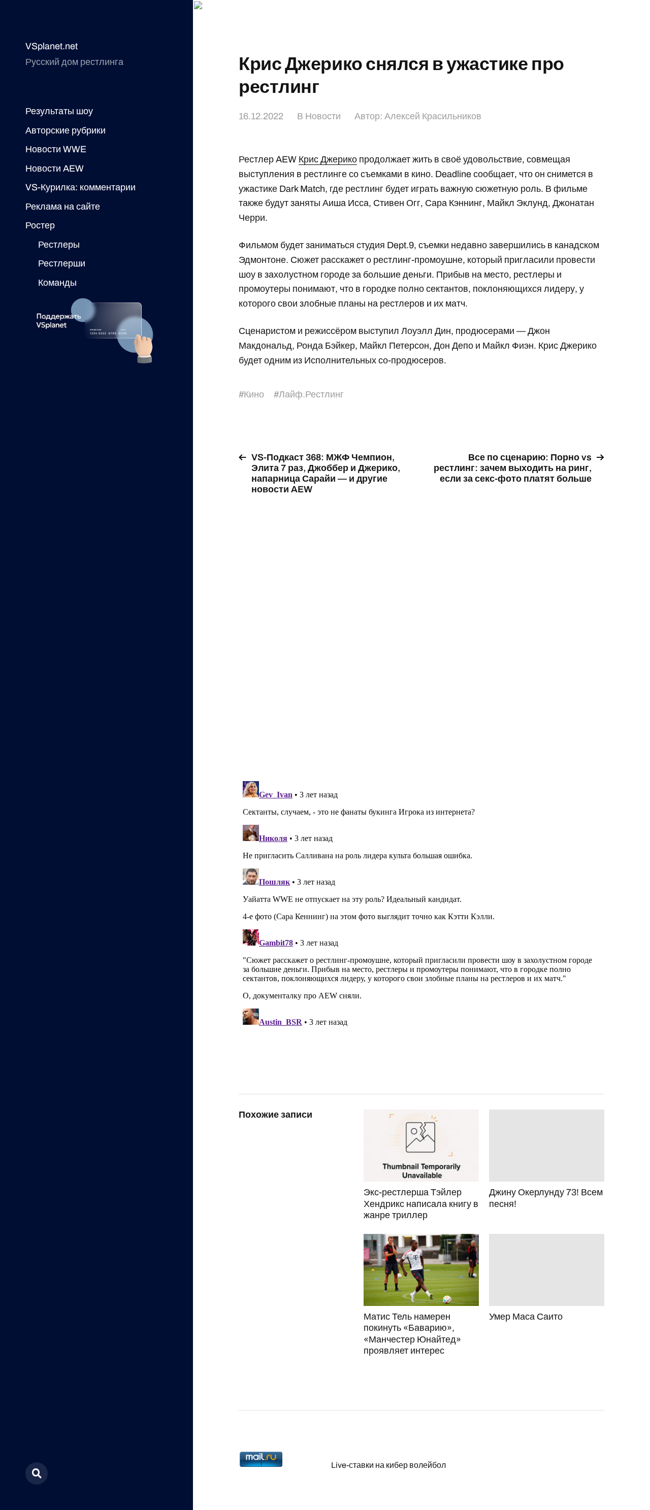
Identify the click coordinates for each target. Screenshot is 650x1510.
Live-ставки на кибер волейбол (388, 1465)
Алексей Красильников (432, 116)
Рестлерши (61, 263)
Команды (57, 283)
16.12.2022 (261, 116)
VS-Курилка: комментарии (80, 187)
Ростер (40, 225)
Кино (254, 394)
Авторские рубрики (65, 130)
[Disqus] (421, 632)
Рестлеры (59, 245)
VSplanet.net (51, 46)
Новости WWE (55, 149)
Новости (323, 116)
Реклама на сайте (62, 207)
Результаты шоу (59, 111)
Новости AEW (54, 168)
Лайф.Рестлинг (311, 394)
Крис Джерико (328, 159)
